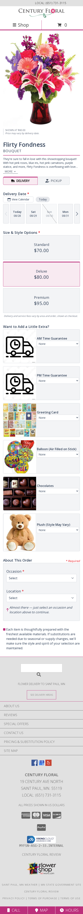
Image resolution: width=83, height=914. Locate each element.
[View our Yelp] (48, 764)
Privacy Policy (14, 898)
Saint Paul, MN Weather (20, 884)
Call (15, 910)
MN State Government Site (61, 884)
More (9, 171)
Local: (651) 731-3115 (41, 795)
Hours (71, 910)
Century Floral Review (41, 854)
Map (43, 910)
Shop (23, 25)
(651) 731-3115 (56, 3)
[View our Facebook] (34, 764)
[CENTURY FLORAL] (41, 12)
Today (43, 199)
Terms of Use (70, 898)
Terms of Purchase (42, 898)
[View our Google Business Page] (41, 764)
